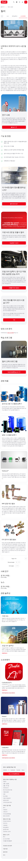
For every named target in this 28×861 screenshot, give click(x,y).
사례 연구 (5, 811)
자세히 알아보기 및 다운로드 (8, 692)
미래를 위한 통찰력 (7, 841)
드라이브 (5, 823)
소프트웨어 (23, 16)
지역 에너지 (6, 787)
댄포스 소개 (6, 834)
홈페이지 (2, 6)
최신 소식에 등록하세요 (14, 774)
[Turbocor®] (14, 460)
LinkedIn (5, 770)
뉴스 (8, 16)
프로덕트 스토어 (7, 831)
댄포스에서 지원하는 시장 (10, 779)
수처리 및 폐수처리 (7, 802)
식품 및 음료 (6, 792)
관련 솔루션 (14, 16)
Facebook (13, 770)
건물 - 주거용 (6, 785)
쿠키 (4, 855)
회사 (4, 836)
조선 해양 (5, 796)
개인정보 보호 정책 (7, 845)
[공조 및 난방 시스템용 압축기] (14, 393)
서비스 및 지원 (7, 805)
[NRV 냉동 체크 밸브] (14, 492)
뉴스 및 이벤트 (6, 838)
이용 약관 (5, 848)
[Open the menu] (25, 2)
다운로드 (5, 809)
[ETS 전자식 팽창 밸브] (14, 528)
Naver (23, 770)
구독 (14, 320)
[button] (19, 2)
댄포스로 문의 (10, 332)
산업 (4, 794)
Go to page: (11, 565)
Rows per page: (11, 562)
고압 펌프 (5, 825)
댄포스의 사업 (6, 819)
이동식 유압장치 (7, 798)
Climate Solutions (7, 821)
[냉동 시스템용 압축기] (14, 424)
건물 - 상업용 (10, 6)
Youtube (18, 770)
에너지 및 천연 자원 (7, 789)
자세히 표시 (4, 653)
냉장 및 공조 (6, 800)
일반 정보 (5, 852)
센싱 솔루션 (6, 827)
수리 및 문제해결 (7, 813)
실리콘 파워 (6, 829)
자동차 (4, 781)
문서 (4, 807)
